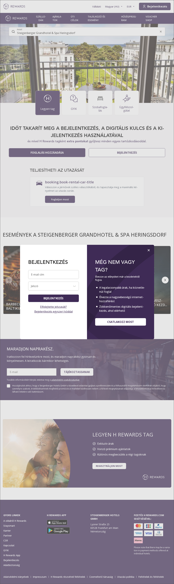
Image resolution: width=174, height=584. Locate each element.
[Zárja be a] (148, 250)
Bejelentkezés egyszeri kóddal (53, 311)
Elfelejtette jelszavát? (53, 307)
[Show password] (74, 286)
